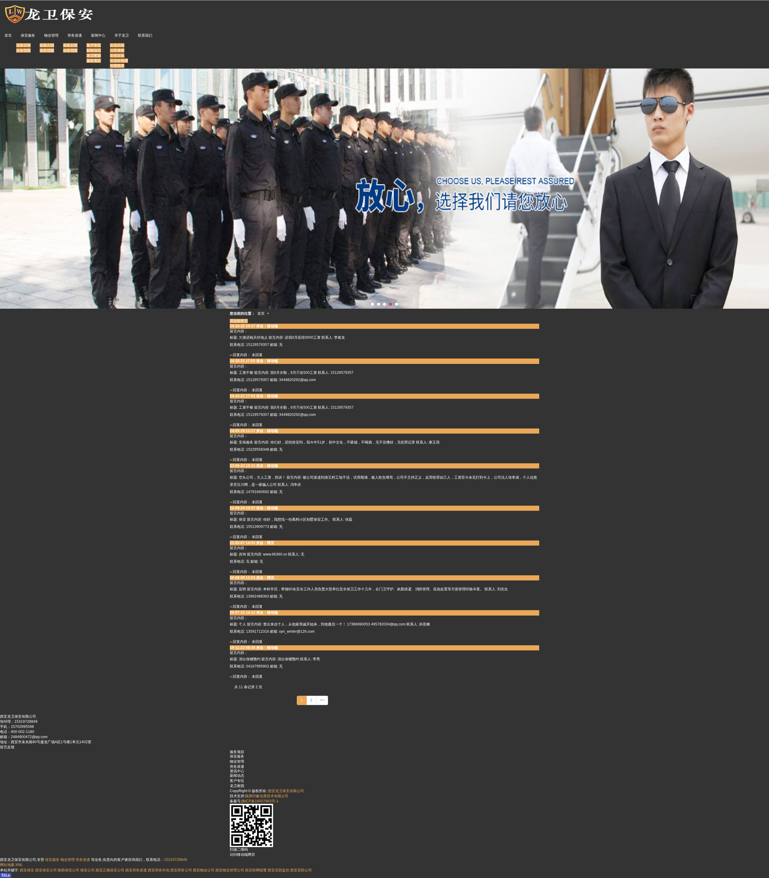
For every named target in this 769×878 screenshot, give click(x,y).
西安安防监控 (278, 870)
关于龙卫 (121, 35)
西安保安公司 (46, 870)
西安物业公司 (203, 870)
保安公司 (87, 870)
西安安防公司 (301, 870)
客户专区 (94, 45)
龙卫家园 (94, 55)
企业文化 (117, 55)
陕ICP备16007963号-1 (260, 801)
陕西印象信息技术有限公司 (266, 796)
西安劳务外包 (158, 870)
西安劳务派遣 (136, 870)
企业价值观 (119, 61)
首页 (8, 35)
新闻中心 (98, 35)
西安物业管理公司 (229, 870)
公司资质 (117, 50)
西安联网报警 (256, 870)
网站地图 (7, 865)
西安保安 (27, 870)
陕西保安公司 (68, 870)
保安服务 (28, 35)
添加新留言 (239, 321)
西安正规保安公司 (110, 870)
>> (322, 700)
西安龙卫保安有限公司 (286, 791)
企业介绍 (117, 45)
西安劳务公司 (181, 870)
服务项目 (94, 61)
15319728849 (175, 860)
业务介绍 (23, 45)
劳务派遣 (75, 35)
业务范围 (23, 50)
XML (19, 865)
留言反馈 (7, 747)
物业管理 (51, 35)
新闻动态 (94, 50)
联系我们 (145, 35)
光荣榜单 (117, 66)
